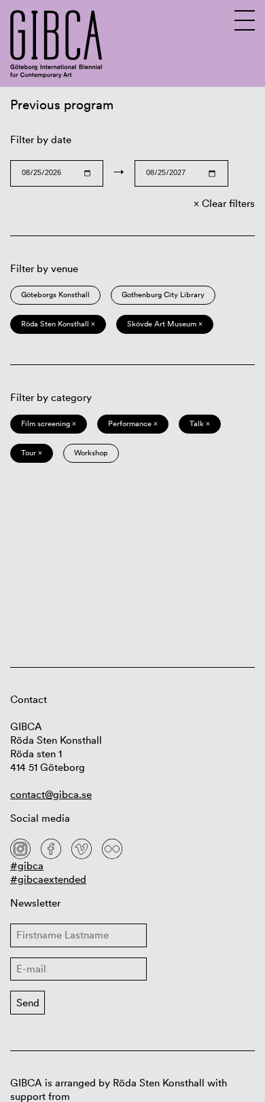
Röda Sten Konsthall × (58, 323)
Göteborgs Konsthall (55, 294)
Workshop (91, 452)
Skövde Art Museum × (164, 323)
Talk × (200, 423)
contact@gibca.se (51, 794)
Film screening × (48, 423)
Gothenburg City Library (163, 294)
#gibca (26, 865)
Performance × (133, 423)
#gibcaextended (48, 879)
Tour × (31, 452)
